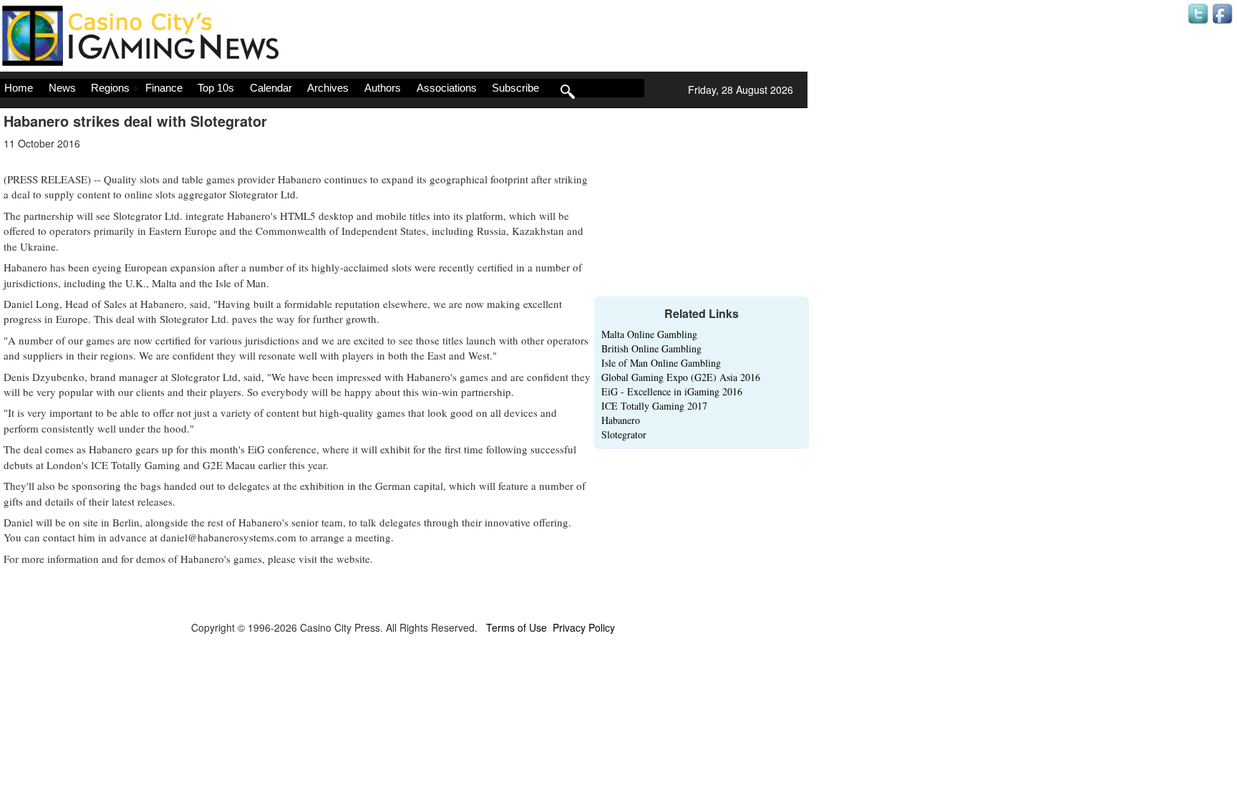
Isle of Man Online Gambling (661, 363)
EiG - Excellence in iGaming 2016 (671, 391)
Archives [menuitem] (328, 88)
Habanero (620, 420)
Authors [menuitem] (382, 88)
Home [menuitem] (18, 88)
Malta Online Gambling (649, 334)
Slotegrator (623, 434)
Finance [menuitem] (164, 88)
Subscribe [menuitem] (515, 88)
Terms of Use (516, 627)
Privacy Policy (584, 627)
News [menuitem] (62, 88)
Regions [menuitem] (110, 88)
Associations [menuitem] (447, 88)
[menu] (322, 88)
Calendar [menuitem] (271, 88)
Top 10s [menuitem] (216, 88)
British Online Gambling (651, 348)
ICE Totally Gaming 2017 (654, 406)
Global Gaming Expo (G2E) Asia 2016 (680, 377)
